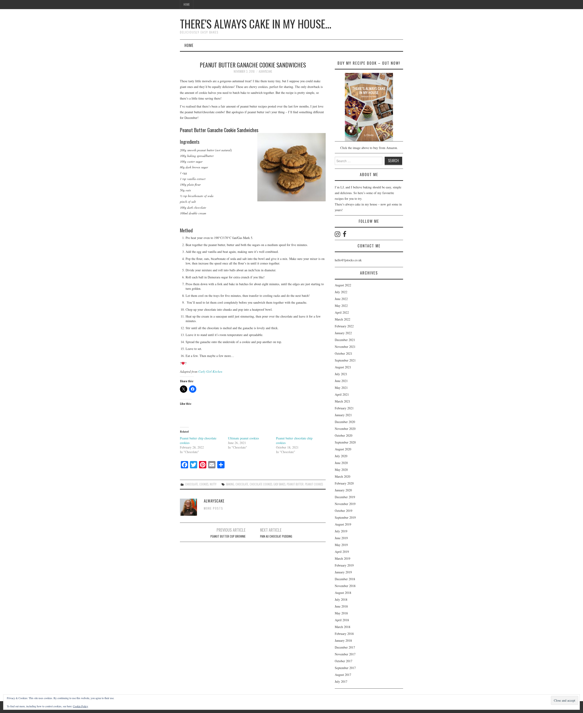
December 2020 (345, 422)
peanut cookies (314, 484)
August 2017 (343, 674)
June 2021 (341, 381)
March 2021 (342, 401)
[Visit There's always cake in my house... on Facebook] (344, 235)
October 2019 (343, 510)
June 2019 (341, 538)
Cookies (203, 484)
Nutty (213, 484)
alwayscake (265, 71)
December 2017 (345, 647)
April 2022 (342, 312)
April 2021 (342, 394)
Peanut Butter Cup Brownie (227, 536)
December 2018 (345, 579)
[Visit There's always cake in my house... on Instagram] (337, 235)
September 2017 (345, 668)
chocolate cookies (261, 484)
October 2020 (343, 435)
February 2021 (344, 408)
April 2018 (342, 620)
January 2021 (343, 415)
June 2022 (341, 299)
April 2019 (342, 551)
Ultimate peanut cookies (243, 438)
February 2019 (344, 565)
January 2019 (343, 572)
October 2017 (343, 661)
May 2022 (341, 305)
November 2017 (345, 654)
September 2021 (345, 360)
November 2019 (345, 504)
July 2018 (341, 599)
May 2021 (341, 387)
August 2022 (343, 285)
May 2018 (341, 613)
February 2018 (344, 633)
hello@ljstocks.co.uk (348, 260)
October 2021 (343, 353)
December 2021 (345, 340)
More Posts (213, 508)
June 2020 (341, 463)
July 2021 (341, 374)
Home (187, 4)
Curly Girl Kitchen (210, 371)
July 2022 (341, 292)
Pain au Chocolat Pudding (276, 536)
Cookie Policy (80, 706)
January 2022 (343, 333)
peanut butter (295, 484)
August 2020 (343, 449)
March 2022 (342, 319)
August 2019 (343, 524)
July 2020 (341, 456)
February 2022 (344, 326)
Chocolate (191, 484)
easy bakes (279, 484)
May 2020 (341, 469)
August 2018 (343, 592)
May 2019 (341, 545)
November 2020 (345, 428)
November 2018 (345, 586)
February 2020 (344, 483)
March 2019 (342, 558)
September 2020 (345, 442)
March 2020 (342, 476)
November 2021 (345, 346)
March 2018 (342, 627)
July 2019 (341, 531)
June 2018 (341, 606)
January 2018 (343, 640)
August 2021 (343, 367)
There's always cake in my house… (255, 23)
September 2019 (345, 517)
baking (230, 484)
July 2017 (341, 681)
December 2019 (345, 497)
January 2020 (343, 490)
